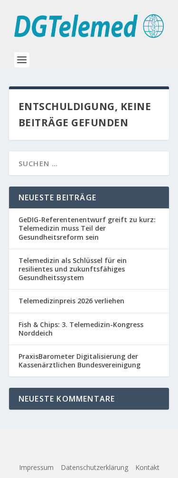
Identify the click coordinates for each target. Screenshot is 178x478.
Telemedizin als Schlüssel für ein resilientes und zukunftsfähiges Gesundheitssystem (73, 269)
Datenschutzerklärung (94, 467)
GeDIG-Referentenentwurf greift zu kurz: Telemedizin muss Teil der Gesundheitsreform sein (87, 228)
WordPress (89, 453)
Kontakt (147, 467)
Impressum (36, 467)
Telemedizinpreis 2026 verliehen (71, 300)
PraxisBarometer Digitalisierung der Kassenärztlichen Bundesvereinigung (80, 360)
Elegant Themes (85, 442)
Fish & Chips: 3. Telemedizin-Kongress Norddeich (81, 328)
